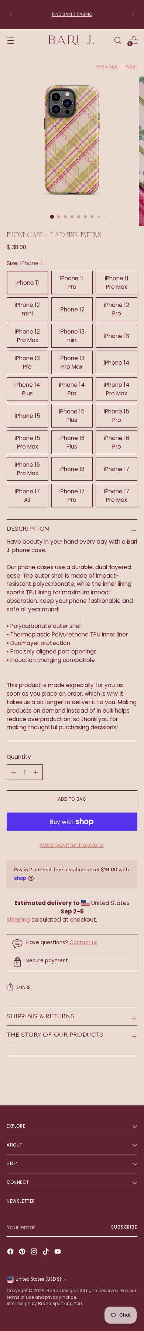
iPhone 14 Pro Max (117, 389)
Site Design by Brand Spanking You (44, 1304)
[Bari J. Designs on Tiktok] (46, 1253)
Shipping (18, 919)
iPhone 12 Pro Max (27, 336)
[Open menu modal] (10, 40)
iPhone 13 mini (72, 336)
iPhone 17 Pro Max (116, 495)
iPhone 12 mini (27, 309)
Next (131, 66)
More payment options (72, 845)
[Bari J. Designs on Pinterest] (22, 1253)
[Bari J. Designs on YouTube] (58, 1253)
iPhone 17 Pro (72, 495)
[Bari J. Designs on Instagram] (34, 1253)
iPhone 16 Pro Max (27, 469)
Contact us (83, 942)
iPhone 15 (27, 416)
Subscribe (124, 1227)
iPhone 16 (72, 469)
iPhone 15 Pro (116, 416)
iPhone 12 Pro (116, 309)
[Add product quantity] (13, 772)
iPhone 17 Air (27, 495)
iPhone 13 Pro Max (72, 362)
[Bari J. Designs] (72, 40)
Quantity (19, 757)
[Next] (133, 14)
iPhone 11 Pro (72, 282)
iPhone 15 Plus (72, 416)
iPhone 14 (117, 362)
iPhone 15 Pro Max (27, 442)
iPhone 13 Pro (27, 362)
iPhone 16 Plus (72, 442)
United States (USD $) (38, 1279)
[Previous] (11, 14)
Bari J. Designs (62, 1291)
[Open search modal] (117, 40)
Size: (25, 263)
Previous (106, 66)
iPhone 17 (116, 469)
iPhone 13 (116, 336)
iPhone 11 (27, 283)
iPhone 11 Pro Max (116, 282)
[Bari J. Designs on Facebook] (11, 1253)
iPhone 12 (72, 309)
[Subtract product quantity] (35, 772)
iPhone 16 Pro (116, 442)
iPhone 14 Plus (27, 389)
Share (23, 987)
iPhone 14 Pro (72, 389)
